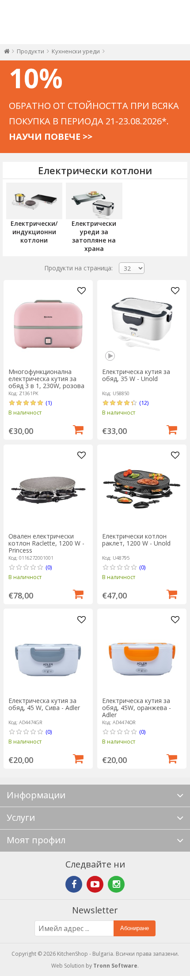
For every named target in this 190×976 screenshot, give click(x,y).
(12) (143, 403)
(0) (49, 567)
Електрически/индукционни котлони (34, 231)
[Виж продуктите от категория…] (34, 201)
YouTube (95, 884)
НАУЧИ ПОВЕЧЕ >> (50, 136)
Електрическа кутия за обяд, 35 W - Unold (136, 375)
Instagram (116, 884)
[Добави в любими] (81, 291)
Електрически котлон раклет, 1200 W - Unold (136, 539)
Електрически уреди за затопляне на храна (94, 236)
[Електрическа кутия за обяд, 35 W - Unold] (142, 324)
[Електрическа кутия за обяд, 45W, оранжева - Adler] (142, 653)
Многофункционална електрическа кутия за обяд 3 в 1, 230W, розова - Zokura (46, 382)
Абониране (134, 928)
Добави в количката (78, 429)
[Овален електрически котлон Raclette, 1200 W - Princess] (48, 488)
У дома (7, 53)
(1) (49, 403)
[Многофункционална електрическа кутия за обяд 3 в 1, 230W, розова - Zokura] (48, 324)
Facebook (73, 884)
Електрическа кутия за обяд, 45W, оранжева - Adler (136, 707)
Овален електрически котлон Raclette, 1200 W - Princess (46, 543)
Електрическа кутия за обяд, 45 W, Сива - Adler (44, 704)
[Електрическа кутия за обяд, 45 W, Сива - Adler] (48, 653)
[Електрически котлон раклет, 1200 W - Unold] (142, 488)
